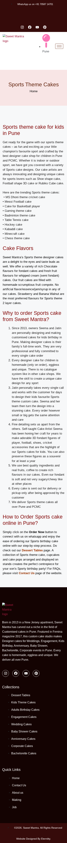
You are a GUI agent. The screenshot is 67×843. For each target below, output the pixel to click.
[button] (2, 64)
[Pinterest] (44, 27)
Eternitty (45, 838)
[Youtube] (37, 27)
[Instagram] (22, 27)
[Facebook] (29, 27)
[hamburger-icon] (59, 46)
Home (34, 91)
